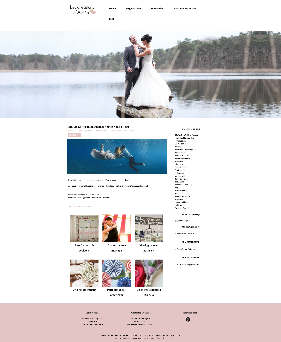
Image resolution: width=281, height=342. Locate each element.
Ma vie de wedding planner (81, 130)
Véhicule (178, 205)
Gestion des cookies (158, 338)
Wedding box (180, 208)
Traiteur (178, 170)
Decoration (157, 8)
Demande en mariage (184, 149)
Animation (179, 144)
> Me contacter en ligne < (91, 318)
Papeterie (179, 161)
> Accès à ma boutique (184, 233)
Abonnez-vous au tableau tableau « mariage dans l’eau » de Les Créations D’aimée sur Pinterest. (108, 186)
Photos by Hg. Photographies (142, 335)
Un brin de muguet (84, 289)
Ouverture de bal (182, 158)
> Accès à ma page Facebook (187, 264)
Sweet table (180, 202)
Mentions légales (121, 338)
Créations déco (181, 185)
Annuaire (179, 176)
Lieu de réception (182, 196)
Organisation (133, 8)
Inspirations (101, 130)
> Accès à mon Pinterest (185, 249)
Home (112, 8)
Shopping (179, 164)
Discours (179, 152)
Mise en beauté (181, 155)
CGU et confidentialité (139, 338)
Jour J (177, 193)
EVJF (177, 187)
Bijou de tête (181, 179)
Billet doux (179, 182)
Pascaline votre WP (185, 8)
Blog (111, 18)
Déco (177, 146)
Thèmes (113, 130)
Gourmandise (181, 190)
